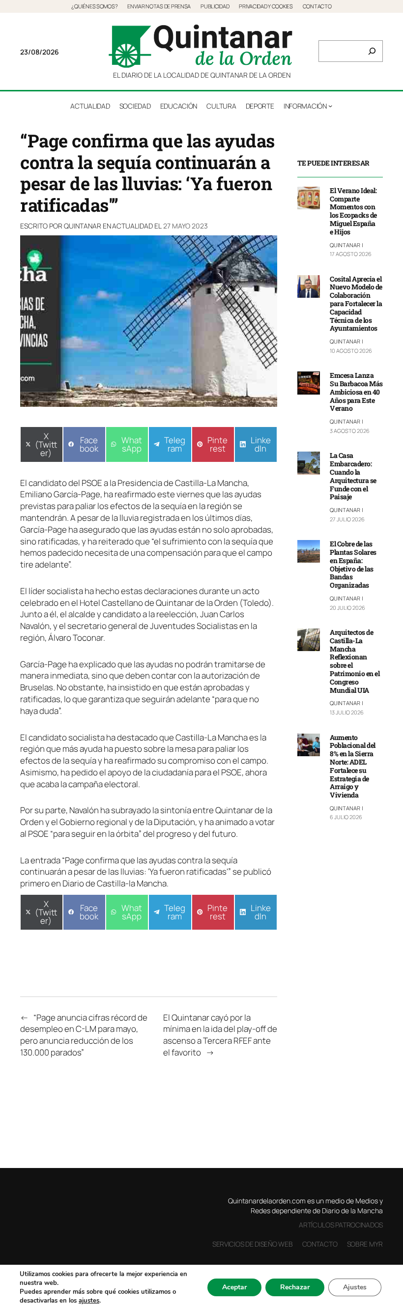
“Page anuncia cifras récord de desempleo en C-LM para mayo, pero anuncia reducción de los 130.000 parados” (83, 1035)
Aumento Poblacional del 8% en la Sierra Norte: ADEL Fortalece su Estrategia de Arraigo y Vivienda (352, 766)
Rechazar (295, 1287)
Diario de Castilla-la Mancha (114, 883)
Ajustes (355, 1287)
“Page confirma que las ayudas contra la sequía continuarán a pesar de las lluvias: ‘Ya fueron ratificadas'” (128, 866)
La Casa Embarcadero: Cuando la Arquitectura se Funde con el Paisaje (353, 476)
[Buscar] (372, 51)
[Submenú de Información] (330, 106)
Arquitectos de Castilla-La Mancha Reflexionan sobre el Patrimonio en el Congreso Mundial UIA (354, 661)
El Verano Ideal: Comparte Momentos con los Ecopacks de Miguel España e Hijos (353, 211)
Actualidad (132, 225)
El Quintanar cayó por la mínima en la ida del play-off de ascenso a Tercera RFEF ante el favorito (220, 1035)
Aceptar (234, 1287)
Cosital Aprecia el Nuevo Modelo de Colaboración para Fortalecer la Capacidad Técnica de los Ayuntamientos (356, 304)
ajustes (89, 1300)
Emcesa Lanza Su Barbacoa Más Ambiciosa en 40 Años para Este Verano (356, 392)
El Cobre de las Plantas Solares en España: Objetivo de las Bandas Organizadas (353, 565)
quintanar (82, 225)
